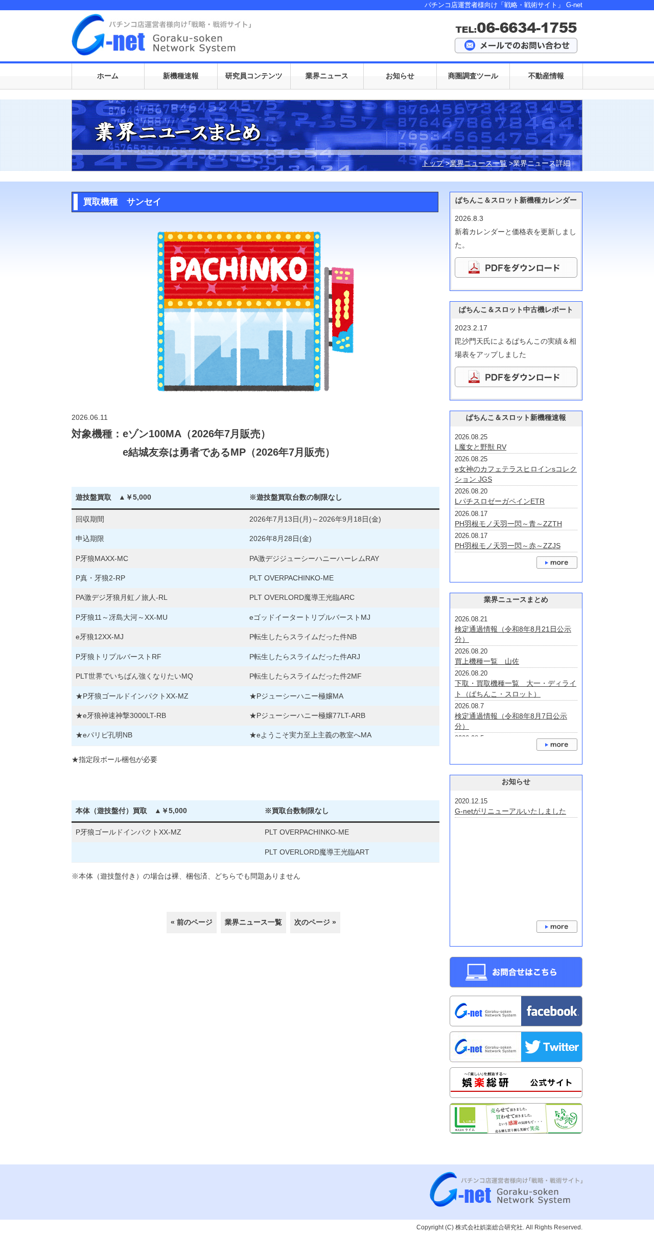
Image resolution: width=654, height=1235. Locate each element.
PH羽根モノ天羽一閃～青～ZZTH (508, 524)
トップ (432, 163)
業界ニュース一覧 (478, 163)
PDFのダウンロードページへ (516, 267)
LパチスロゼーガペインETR (500, 501)
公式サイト (516, 1082)
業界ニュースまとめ (556, 744)
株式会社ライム (516, 1118)
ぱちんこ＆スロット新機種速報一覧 (556, 562)
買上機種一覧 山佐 (487, 661)
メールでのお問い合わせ (516, 45)
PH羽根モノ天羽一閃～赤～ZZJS (507, 546)
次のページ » (315, 922)
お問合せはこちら (516, 972)
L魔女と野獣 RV (480, 447)
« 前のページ (192, 922)
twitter (516, 1046)
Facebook (516, 1011)
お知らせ (556, 926)
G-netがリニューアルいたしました (510, 811)
